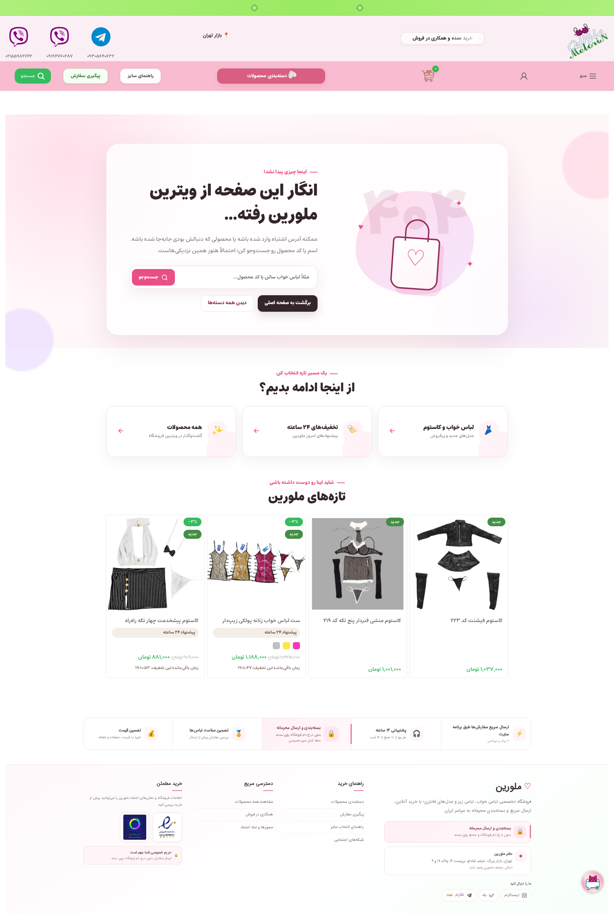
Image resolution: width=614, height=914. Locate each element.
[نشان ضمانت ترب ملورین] (134, 827)
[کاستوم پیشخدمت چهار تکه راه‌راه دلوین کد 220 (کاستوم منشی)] (155, 564)
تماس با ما (60, 77)
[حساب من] (524, 76)
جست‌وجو (148, 277)
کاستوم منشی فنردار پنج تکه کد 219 (362, 621)
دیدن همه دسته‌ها (227, 303)
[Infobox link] (100, 38)
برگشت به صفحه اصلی (288, 303)
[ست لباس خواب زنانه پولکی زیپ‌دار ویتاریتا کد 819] (256, 564)
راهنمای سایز (140, 76)
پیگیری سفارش (85, 76)
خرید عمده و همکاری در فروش (442, 38)
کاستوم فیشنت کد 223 (477, 621)
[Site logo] (588, 38)
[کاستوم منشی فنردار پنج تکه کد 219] (358, 564)
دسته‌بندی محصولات (267, 76)
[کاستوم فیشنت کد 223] (459, 564)
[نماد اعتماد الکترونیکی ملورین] (167, 827)
